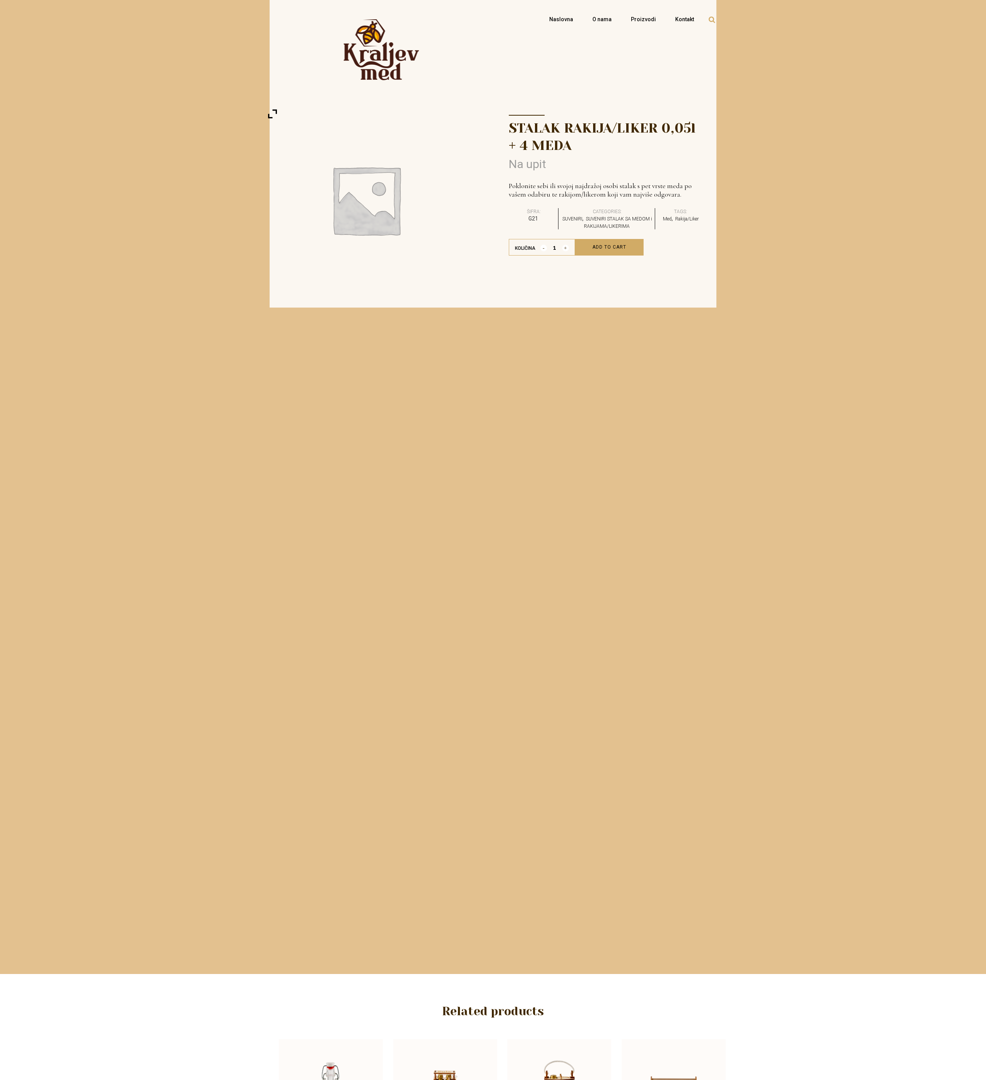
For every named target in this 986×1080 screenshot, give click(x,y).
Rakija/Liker (687, 219)
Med (667, 219)
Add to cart (609, 247)
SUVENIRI (572, 219)
